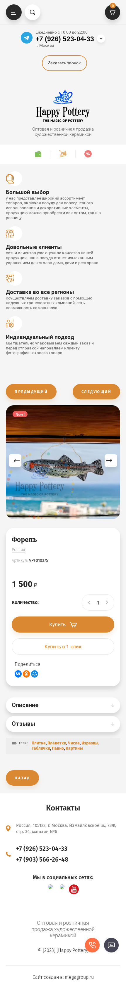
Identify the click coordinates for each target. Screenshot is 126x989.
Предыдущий (31, 391)
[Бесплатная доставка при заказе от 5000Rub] (62, 153)
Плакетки (56, 743)
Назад (22, 778)
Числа (74, 743)
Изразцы (89, 743)
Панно (58, 748)
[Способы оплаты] (38, 153)
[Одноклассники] (26, 674)
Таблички (41, 748)
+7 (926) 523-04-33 (64, 39)
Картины (74, 748)
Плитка (39, 743)
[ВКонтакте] (18, 674)
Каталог (14, 12)
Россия (18, 549)
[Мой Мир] (34, 674)
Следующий (96, 391)
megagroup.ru (79, 977)
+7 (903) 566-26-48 (42, 859)
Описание (25, 705)
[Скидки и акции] (88, 153)
